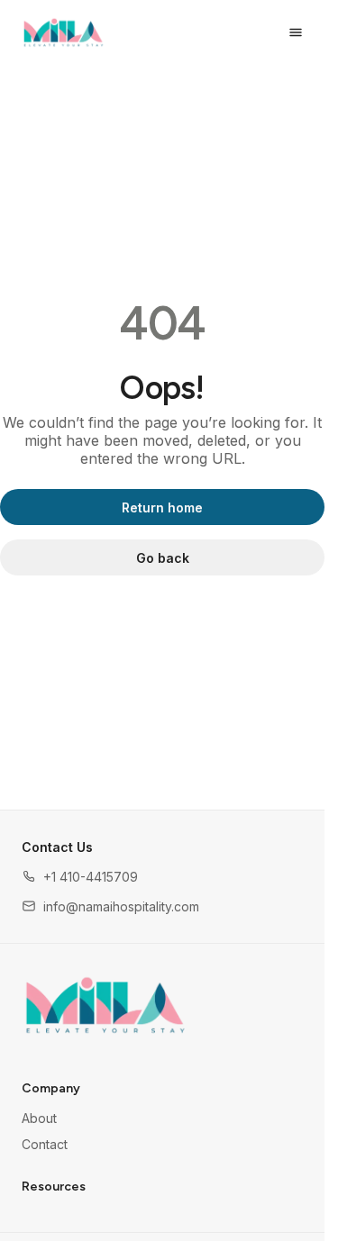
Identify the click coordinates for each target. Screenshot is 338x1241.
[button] (80, 876)
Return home (162, 507)
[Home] (105, 1005)
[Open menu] (296, 32)
